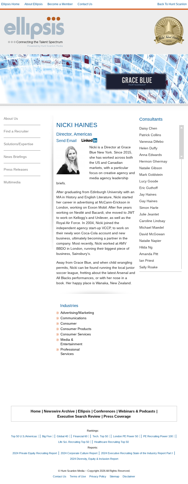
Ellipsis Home (10, 4)
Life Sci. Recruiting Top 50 (73, 441)
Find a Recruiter (16, 131)
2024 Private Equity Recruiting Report (34, 453)
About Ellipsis (33, 4)
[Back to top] (181, 477)
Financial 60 (80, 436)
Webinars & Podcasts (136, 411)
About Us (11, 118)
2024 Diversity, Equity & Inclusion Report (94, 458)
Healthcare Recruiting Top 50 (111, 441)
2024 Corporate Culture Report (79, 453)
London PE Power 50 (125, 436)
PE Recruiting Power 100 (158, 436)
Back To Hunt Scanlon (172, 4)
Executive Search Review (78, 416)
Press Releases (16, 169)
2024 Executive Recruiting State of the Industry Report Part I (137, 453)
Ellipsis (84, 411)
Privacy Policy (97, 476)
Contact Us (85, 4)
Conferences (104, 411)
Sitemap (114, 476)
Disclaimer (129, 476)
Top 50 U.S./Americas (24, 436)
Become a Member (60, 4)
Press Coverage (117, 416)
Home (36, 411)
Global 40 (62, 436)
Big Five (47, 436)
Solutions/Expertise (18, 144)
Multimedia (12, 182)
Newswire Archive (59, 411)
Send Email (66, 141)
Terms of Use (78, 476)
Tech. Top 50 (100, 436)
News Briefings (15, 157)
